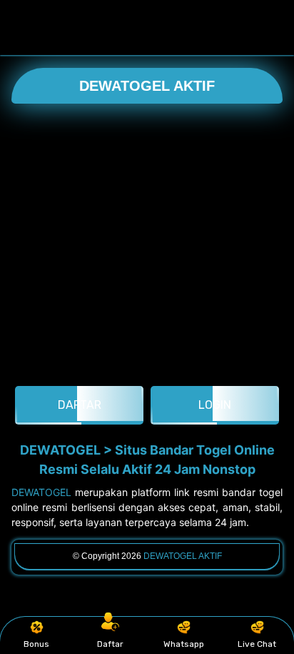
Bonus (36, 644)
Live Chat (257, 644)
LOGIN (214, 405)
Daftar (110, 644)
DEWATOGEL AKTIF (147, 86)
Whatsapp (183, 644)
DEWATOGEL (41, 492)
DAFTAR (79, 405)
